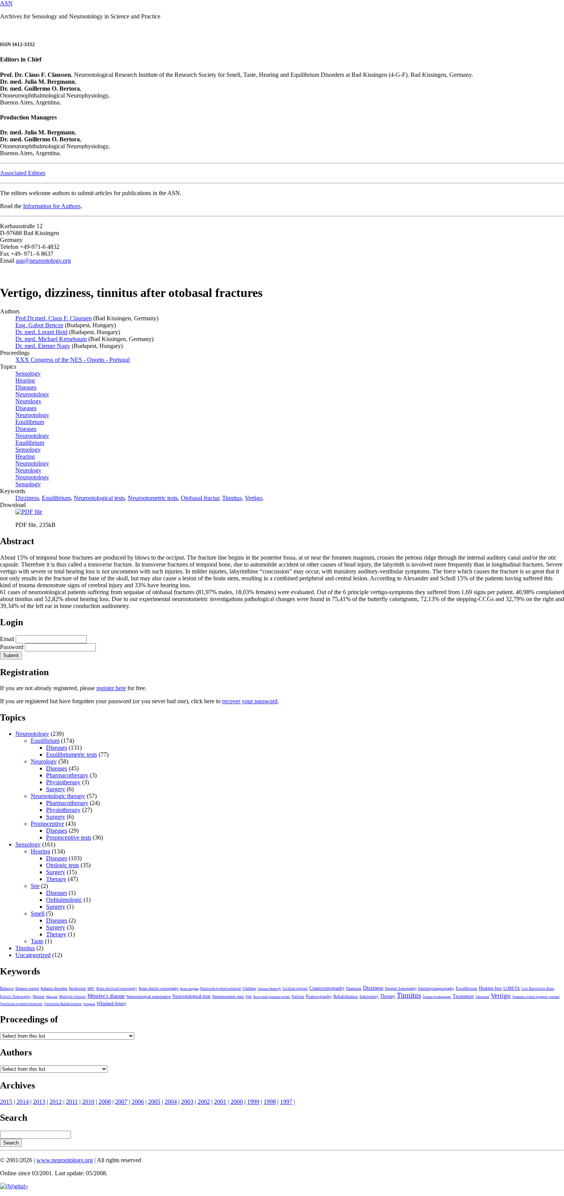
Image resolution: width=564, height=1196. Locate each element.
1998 (270, 1101)
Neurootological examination (148, 996)
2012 (55, 1101)
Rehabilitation (345, 996)
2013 (39, 1101)
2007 (121, 1101)
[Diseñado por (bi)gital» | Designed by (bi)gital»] (14, 1186)
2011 (72, 1101)
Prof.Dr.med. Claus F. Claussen (53, 318)
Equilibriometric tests (71, 754)
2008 (105, 1101)
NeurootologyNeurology (32, 467)
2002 (204, 1101)
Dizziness (27, 498)
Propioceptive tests (68, 837)
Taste (37, 941)
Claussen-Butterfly (269, 989)
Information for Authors (52, 206)
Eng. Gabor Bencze (39, 325)
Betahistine (77, 989)
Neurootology (32, 477)
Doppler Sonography (401, 988)
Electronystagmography (436, 988)
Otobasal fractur (200, 498)
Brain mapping (189, 989)
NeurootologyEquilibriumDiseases (32, 422)
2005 (154, 1101)
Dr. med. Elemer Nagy (42, 346)
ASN (6, 3)
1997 (286, 1101)
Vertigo (253, 498)
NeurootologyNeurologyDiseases (32, 401)
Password (11, 647)
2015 (6, 1101)
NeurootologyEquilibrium (32, 439)
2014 (22, 1101)
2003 (187, 1101)
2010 (88, 1101)
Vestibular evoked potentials (21, 1004)
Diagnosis (353, 988)
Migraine (52, 997)
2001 (220, 1101)
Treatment (463, 996)
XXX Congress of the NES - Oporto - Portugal (72, 359)
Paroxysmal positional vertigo (271, 997)
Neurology (44, 761)
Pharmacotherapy (67, 775)
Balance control (27, 988)
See (35, 886)
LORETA (511, 988)
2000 (237, 1101)
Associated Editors (22, 173)
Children (249, 988)
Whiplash (89, 1004)
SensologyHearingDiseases (28, 380)
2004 (171, 1101)
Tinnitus (232, 498)
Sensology (28, 484)
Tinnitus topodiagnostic (436, 997)
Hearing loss (490, 988)
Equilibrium (56, 498)
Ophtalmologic (64, 899)
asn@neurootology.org (43, 260)
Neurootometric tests (153, 498)
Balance (7, 988)
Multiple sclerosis (72, 997)
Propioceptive (47, 823)
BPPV (91, 989)
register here (111, 688)
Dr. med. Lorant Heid (41, 332)
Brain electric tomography (159, 988)
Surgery (55, 789)
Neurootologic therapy (58, 796)
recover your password (249, 701)
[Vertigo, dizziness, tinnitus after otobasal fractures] (28, 512)
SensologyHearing (28, 453)
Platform (298, 997)
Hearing (40, 851)
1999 (253, 1101)
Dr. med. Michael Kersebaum (51, 339)
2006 (138, 1101)
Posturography (319, 996)
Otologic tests (62, 865)
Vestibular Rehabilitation (63, 1004)
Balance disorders (54, 988)
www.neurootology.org (64, 1160)
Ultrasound (482, 997)
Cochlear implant (295, 989)
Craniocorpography (327, 988)
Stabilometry (369, 997)
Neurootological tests (99, 498)
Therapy (56, 879)
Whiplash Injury (111, 1003)
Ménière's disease (106, 996)
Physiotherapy (63, 782)
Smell (38, 913)
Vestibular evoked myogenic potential (535, 997)
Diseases (56, 747)
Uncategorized (33, 955)
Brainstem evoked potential (220, 989)
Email (7, 639)
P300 (249, 997)
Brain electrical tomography (116, 989)
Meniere (39, 997)
